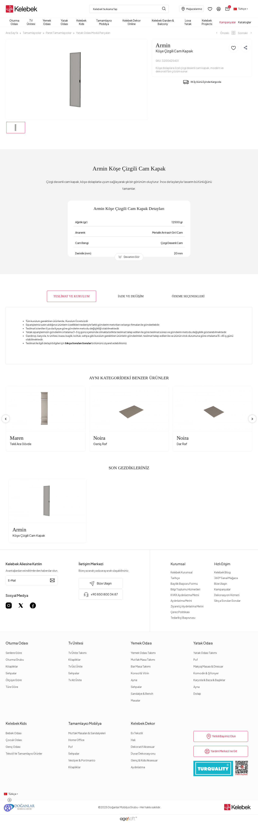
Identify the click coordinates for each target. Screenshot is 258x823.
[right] (252, 419)
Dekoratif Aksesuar (143, 746)
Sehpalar (11, 673)
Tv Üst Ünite (75, 666)
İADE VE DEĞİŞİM (131, 296)
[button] (227, 8)
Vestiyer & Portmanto (81, 760)
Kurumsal (178, 564)
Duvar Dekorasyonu (143, 753)
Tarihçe (175, 578)
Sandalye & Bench (142, 693)
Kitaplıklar (12, 666)
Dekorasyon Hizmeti (226, 595)
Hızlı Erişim (222, 564)
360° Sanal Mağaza (226, 578)
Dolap (197, 693)
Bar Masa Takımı (141, 666)
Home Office (76, 740)
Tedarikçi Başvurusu (183, 617)
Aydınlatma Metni (181, 600)
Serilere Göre (14, 652)
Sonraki (243, 33)
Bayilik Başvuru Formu (184, 583)
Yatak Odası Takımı (205, 652)
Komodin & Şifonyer (206, 673)
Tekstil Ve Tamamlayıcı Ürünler (24, 753)
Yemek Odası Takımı (143, 652)
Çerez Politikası (180, 612)
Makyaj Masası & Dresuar (208, 666)
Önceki (224, 33)
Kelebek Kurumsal (181, 572)
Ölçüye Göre (14, 680)
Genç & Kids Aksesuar (144, 760)
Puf (195, 659)
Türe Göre (12, 686)
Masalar (135, 700)
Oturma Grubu (15, 659)
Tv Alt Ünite (75, 680)
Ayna (134, 680)
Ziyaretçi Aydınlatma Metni (187, 606)
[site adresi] (22, 9)
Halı (133, 740)
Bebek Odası (14, 733)
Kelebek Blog (222, 572)
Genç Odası (13, 746)
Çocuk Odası (14, 740)
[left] (5, 419)
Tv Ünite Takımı (77, 652)
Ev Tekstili (137, 733)
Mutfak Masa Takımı (143, 659)
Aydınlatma (138, 767)
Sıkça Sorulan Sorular (227, 600)
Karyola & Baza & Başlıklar (209, 680)
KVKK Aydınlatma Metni (185, 595)
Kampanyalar (222, 589)
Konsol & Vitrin (140, 673)
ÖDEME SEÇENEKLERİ (188, 296)
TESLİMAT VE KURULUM (71, 296)
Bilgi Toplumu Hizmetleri (185, 589)
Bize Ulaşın (220, 583)
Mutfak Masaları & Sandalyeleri (87, 733)
